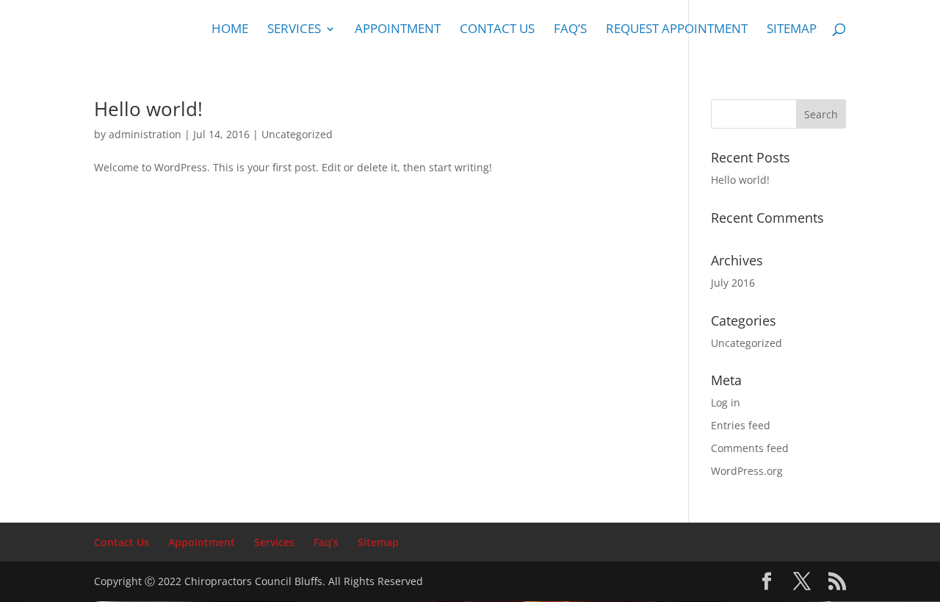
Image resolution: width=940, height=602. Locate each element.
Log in (725, 402)
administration (145, 134)
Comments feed (750, 448)
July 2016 (733, 283)
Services (294, 30)
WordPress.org (747, 471)
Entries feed (740, 425)
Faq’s (570, 30)
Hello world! (148, 109)
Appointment (398, 30)
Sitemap (792, 30)
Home (230, 30)
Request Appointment (677, 30)
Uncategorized (297, 134)
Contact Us (497, 30)
